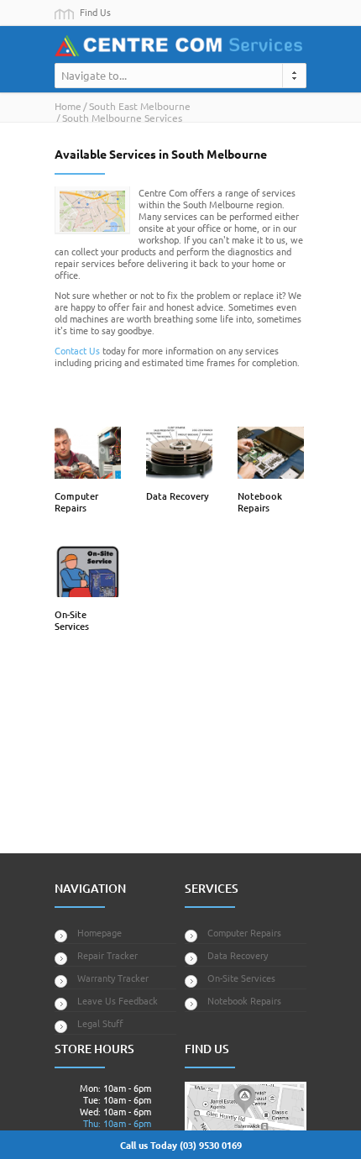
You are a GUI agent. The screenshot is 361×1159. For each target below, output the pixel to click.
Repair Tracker (107, 955)
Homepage (99, 932)
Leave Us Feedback (117, 1000)
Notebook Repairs (260, 502)
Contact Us (77, 350)
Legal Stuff (100, 1023)
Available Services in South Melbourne (161, 153)
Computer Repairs (76, 502)
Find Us (95, 11)
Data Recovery (177, 496)
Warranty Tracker (113, 977)
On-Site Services (72, 620)
